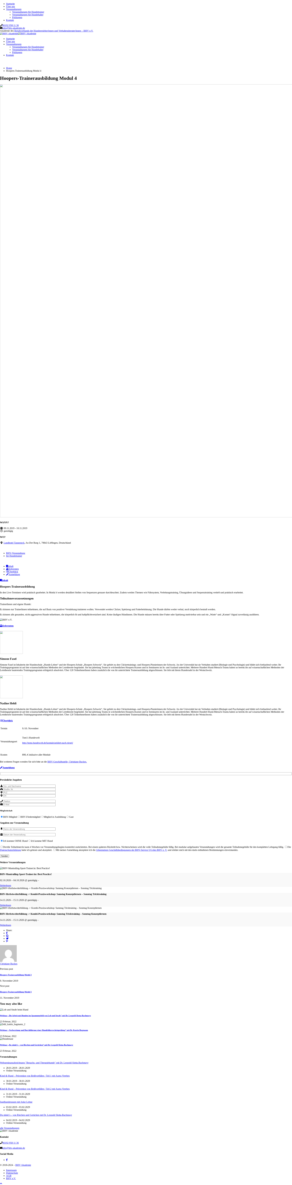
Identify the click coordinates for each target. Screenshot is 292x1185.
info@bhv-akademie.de (13, 28)
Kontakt (10, 20)
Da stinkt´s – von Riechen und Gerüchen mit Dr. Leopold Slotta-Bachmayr (36, 1115)
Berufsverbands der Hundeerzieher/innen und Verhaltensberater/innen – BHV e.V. (53, 30)
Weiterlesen (5, 885)
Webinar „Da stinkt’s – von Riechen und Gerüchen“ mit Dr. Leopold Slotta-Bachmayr (36, 1045)
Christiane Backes (8, 963)
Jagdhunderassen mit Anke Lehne (16, 1102)
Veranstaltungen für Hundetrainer (28, 12)
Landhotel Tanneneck (14, 542)
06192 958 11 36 (10, 25)
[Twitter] (7, 938)
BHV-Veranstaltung (15, 553)
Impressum (11, 1170)
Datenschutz (12, 1173)
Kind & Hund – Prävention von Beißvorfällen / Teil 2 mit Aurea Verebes (35, 1089)
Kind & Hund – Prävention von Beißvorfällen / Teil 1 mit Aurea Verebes (35, 1075)
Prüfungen (17, 17)
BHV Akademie (23, 1165)
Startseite (10, 3)
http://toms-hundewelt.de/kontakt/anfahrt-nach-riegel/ (47, 743)
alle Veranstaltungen (9, 1128)
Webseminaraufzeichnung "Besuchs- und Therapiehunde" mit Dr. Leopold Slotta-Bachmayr (44, 1062)
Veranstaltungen (13, 9)
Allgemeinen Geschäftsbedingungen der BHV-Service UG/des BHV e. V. (131, 850)
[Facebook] (7, 933)
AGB (8, 1175)
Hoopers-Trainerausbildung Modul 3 (16, 975)
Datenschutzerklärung (10, 850)
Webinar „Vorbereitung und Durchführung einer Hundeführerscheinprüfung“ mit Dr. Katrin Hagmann (44, 1030)
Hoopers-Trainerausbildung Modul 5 (16, 992)
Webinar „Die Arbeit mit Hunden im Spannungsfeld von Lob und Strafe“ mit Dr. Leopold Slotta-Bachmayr (45, 1015)
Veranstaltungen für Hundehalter (27, 14)
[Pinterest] (7, 941)
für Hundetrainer (14, 556)
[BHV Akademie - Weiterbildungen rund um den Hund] (9, 33)
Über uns (10, 6)
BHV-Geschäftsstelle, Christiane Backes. (67, 761)
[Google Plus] (7, 935)
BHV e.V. (11, 1178)
